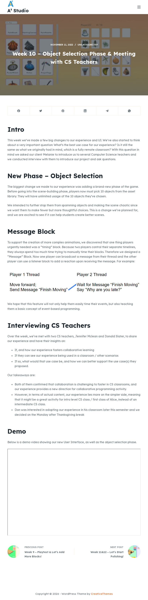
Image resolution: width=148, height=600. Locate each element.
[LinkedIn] (85, 111)
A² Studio (18, 10)
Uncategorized (88, 44)
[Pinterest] (63, 111)
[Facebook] (19, 111)
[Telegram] (107, 111)
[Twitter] (41, 111)
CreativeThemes (102, 593)
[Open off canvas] (139, 7)
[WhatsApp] (129, 111)
